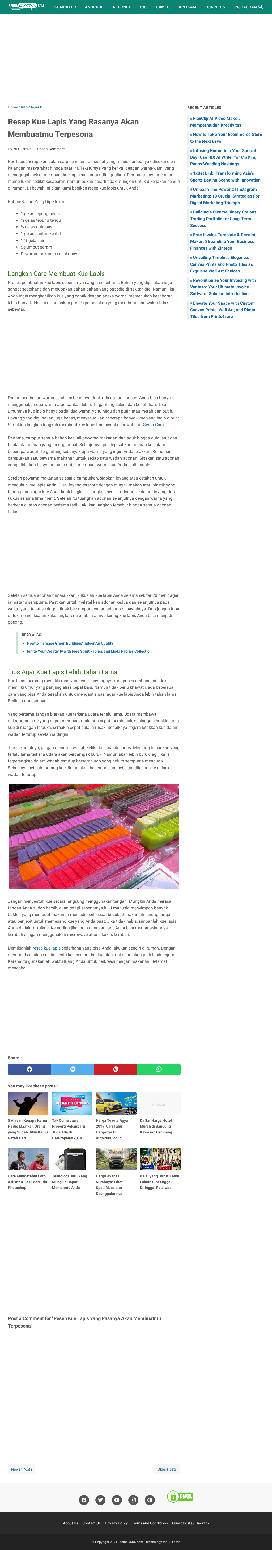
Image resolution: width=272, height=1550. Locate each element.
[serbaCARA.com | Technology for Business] (26, 7)
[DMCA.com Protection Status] (180, 1497)
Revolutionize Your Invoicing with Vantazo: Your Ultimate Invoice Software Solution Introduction (223, 287)
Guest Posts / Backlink (190, 1523)
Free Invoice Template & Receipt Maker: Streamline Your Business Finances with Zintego (222, 241)
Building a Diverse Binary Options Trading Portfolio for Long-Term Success (223, 218)
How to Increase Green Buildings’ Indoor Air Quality (70, 643)
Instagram (245, 7)
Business (215, 7)
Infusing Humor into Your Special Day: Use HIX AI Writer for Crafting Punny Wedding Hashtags (223, 157)
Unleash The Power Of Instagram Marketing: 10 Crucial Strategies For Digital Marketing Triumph (225, 196)
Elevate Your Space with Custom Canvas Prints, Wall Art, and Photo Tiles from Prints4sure (222, 310)
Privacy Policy (116, 1523)
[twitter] (72, 1069)
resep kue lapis (47, 948)
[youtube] (117, 1500)
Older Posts (167, 1469)
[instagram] (133, 1500)
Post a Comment (51, 149)
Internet (121, 7)
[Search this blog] (261, 7)
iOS (143, 7)
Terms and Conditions (150, 1523)
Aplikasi (188, 7)
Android (94, 7)
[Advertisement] (136, 59)
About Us (70, 1523)
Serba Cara (153, 424)
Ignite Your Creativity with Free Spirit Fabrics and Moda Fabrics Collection (89, 651)
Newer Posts (21, 1469)
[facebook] (29, 1069)
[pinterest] (115, 1069)
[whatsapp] (158, 1069)
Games (163, 7)
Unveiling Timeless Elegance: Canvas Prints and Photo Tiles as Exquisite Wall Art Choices (221, 264)
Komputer (65, 7)
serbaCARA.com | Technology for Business (150, 1542)
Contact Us (91, 1523)
